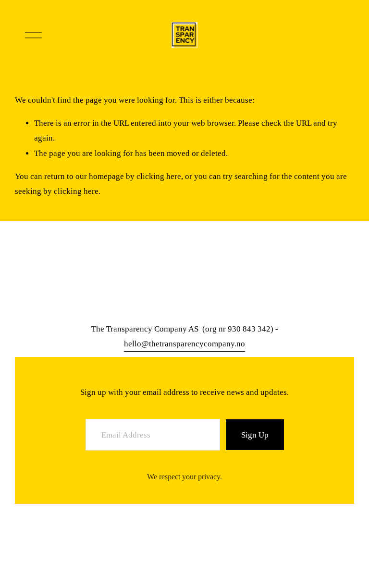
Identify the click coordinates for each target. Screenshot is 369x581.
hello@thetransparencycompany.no (184, 343)
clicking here (158, 176)
